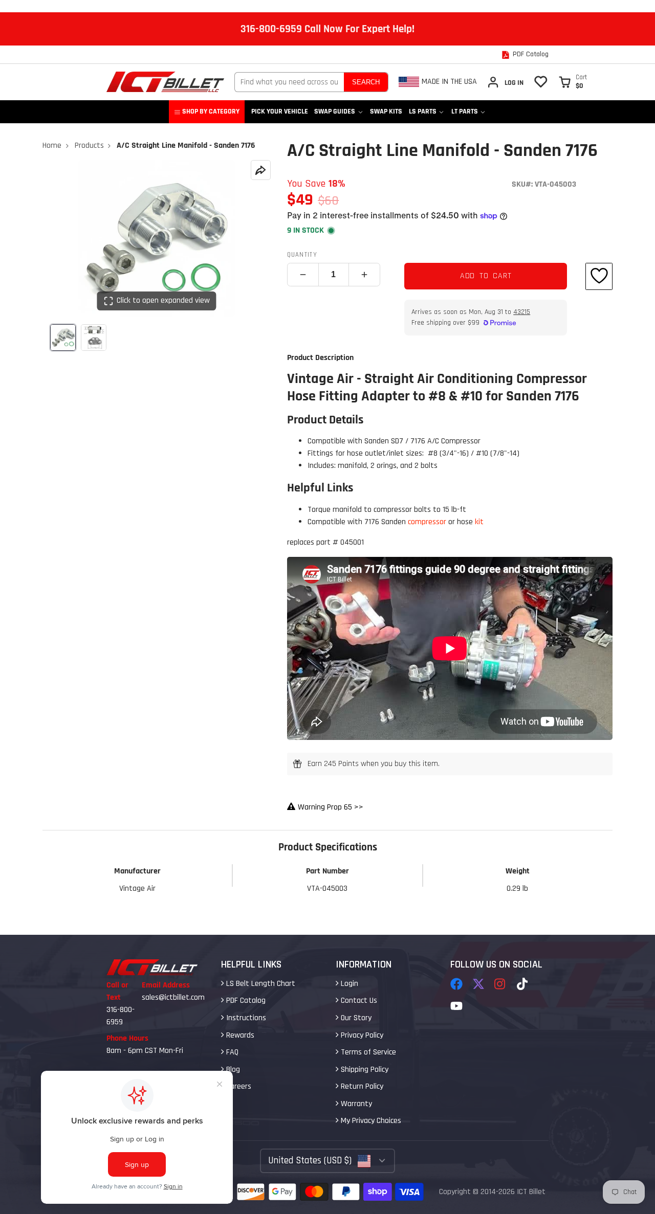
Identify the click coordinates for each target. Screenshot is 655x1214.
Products (89, 145)
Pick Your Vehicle (279, 111)
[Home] (165, 82)
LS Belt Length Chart (259, 983)
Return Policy (361, 1086)
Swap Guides (334, 111)
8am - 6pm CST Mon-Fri (144, 1050)
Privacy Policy (361, 1035)
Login (348, 983)
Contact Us (358, 1000)
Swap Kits (386, 111)
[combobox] (289, 82)
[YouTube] (456, 1006)
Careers (237, 1086)
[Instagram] (500, 984)
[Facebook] (456, 984)
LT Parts (464, 111)
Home (51, 145)
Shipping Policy (363, 1069)
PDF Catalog (245, 1000)
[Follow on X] (478, 984)
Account (505, 82)
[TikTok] (523, 984)
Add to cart (486, 276)
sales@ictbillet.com (173, 997)
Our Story (355, 1018)
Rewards (239, 1035)
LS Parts (422, 111)
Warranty (355, 1103)
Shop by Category (210, 111)
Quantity (302, 255)
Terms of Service (367, 1052)
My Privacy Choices (370, 1120)
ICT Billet (531, 1191)
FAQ (231, 1052)
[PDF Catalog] (525, 54)
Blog (232, 1069)
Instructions (245, 1018)
